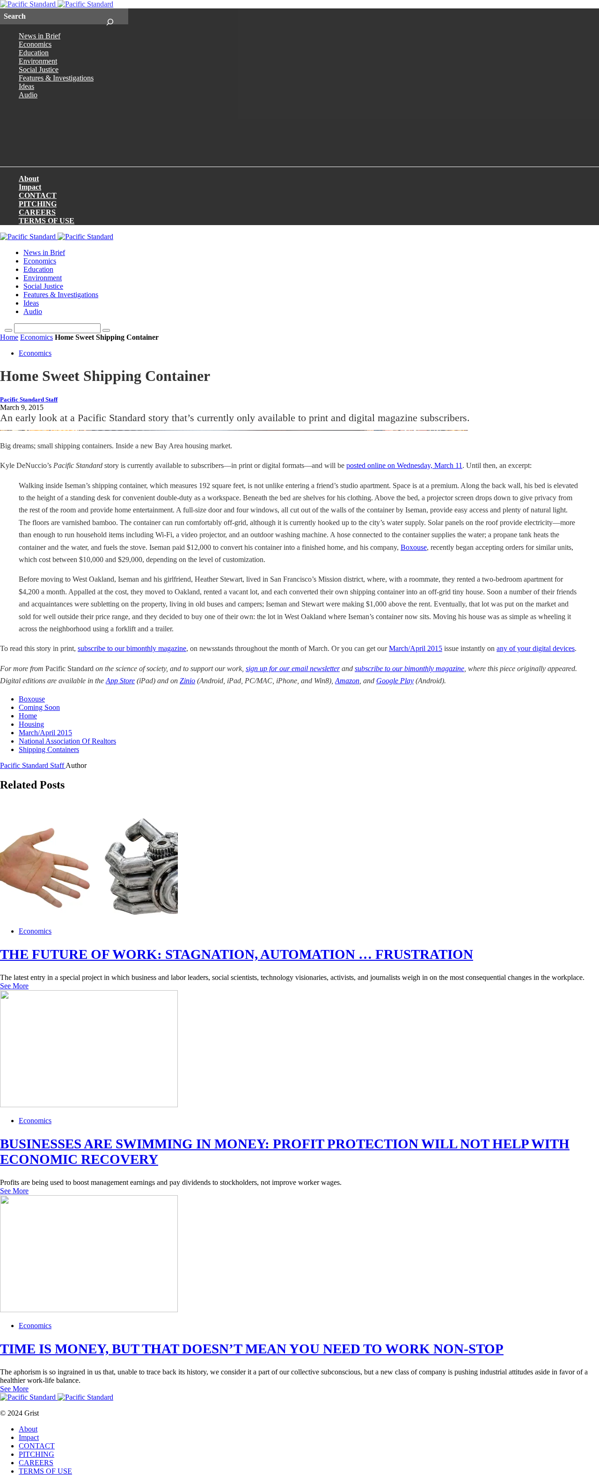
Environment (38, 61)
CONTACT (38, 195)
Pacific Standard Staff (29, 399)
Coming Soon (39, 707)
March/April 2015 (415, 648)
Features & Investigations (56, 78)
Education (34, 53)
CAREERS (37, 212)
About (29, 179)
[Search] (109, 16)
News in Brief (39, 36)
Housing (31, 724)
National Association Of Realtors (67, 741)
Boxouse (414, 547)
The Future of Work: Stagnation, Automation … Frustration (236, 954)
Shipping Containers (49, 749)
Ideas (26, 86)
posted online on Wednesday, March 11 (404, 465)
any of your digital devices (536, 648)
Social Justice (38, 69)
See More (14, 986)
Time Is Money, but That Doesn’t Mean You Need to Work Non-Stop (252, 1348)
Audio (28, 95)
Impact (30, 187)
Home (9, 337)
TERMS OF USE (46, 221)
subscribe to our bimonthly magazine (132, 648)
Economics (35, 44)
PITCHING (38, 204)
